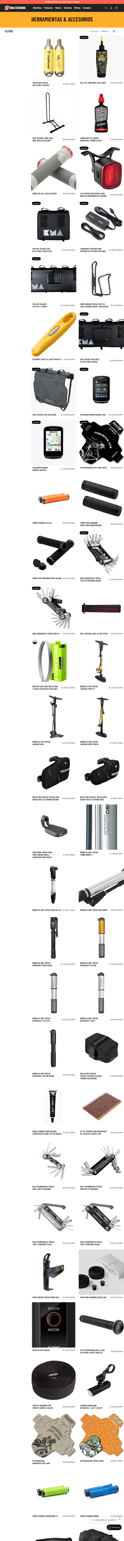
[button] (105, 31)
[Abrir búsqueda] (106, 8)
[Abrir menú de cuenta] (111, 8)
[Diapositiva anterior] (34, 279)
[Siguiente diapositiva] (72, 279)
